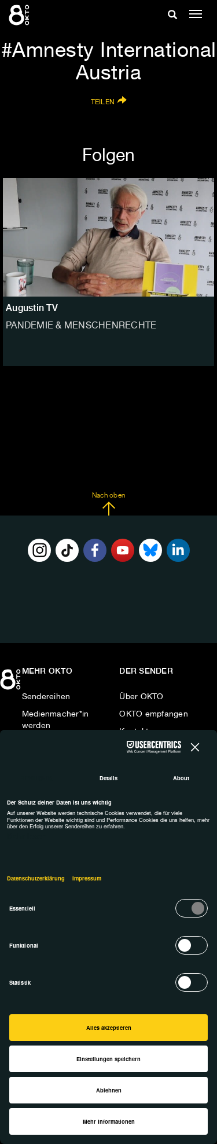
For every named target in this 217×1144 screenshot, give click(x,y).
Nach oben (108, 495)
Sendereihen (46, 697)
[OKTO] (20, 14)
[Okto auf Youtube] (122, 550)
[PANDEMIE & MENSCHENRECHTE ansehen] (108, 237)
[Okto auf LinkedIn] (178, 550)
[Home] (11, 683)
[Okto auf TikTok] (67, 550)
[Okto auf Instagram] (39, 550)
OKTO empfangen (153, 714)
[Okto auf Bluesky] (150, 550)
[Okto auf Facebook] (94, 550)
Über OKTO (141, 697)
